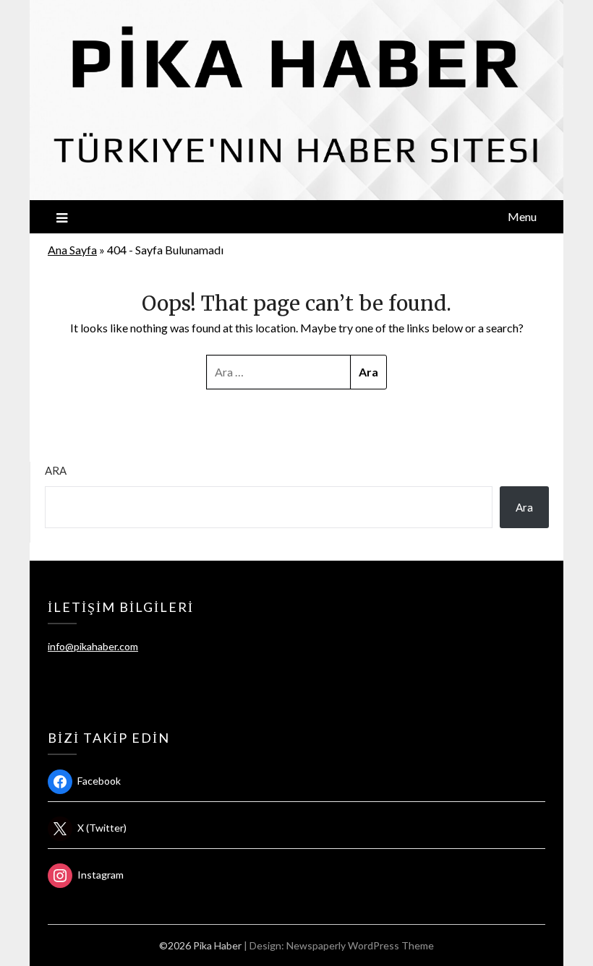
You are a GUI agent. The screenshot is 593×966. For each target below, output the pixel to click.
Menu (522, 216)
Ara (56, 470)
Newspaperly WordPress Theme (360, 945)
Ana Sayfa (72, 249)
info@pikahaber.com (93, 646)
